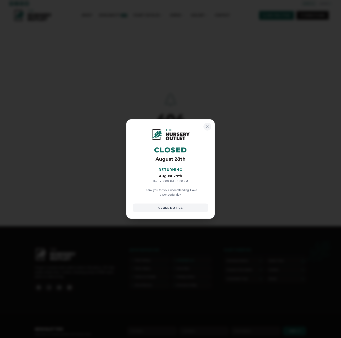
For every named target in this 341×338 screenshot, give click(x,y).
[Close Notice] (207, 127)
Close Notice (170, 208)
